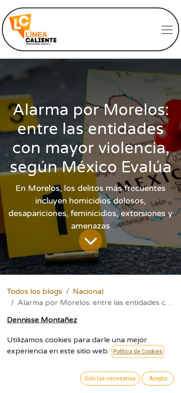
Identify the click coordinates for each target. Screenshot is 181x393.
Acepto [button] (158, 378)
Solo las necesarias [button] (110, 378)
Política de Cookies (137, 351)
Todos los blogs (34, 291)
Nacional (88, 291)
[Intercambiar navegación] (167, 29)
